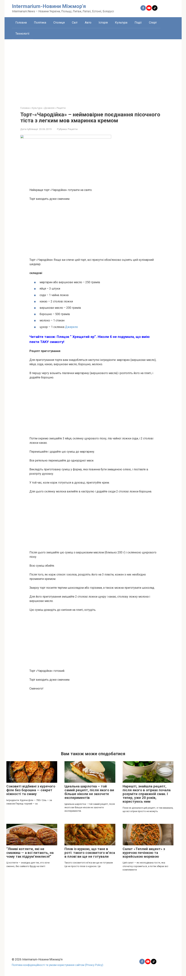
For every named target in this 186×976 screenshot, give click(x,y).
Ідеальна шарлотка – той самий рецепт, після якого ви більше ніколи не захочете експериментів (89, 792)
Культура (121, 22)
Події (138, 22)
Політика (40, 22)
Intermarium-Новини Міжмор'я (49, 6)
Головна (21, 22)
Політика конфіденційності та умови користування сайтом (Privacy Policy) (57, 965)
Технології (22, 33)
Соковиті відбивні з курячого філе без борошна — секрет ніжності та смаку (30, 790)
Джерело (71, 327)
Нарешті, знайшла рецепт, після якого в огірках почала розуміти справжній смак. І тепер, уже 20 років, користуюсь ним (147, 794)
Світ (75, 22)
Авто (88, 22)
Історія (103, 22)
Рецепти (73, 129)
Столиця (59, 22)
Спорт (153, 22)
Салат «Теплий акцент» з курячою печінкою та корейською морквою (144, 853)
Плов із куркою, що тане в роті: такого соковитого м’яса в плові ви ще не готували (89, 853)
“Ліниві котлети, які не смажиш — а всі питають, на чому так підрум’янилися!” (30, 853)
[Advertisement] (93, 70)
